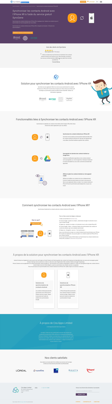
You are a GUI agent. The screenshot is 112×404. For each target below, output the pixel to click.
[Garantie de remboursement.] (25, 38)
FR (97, 1)
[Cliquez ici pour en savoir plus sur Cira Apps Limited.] (16, 392)
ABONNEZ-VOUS (81, 394)
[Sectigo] (33, 38)
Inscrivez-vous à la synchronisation (22, 32)
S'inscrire (83, 1)
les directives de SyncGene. (75, 238)
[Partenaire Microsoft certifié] (16, 38)
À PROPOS (78, 401)
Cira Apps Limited (23, 401)
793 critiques (57, 51)
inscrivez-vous (73, 218)
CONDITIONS (96, 401)
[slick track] (21, 370)
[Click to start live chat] (91, 2)
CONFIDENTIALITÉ (87, 401)
